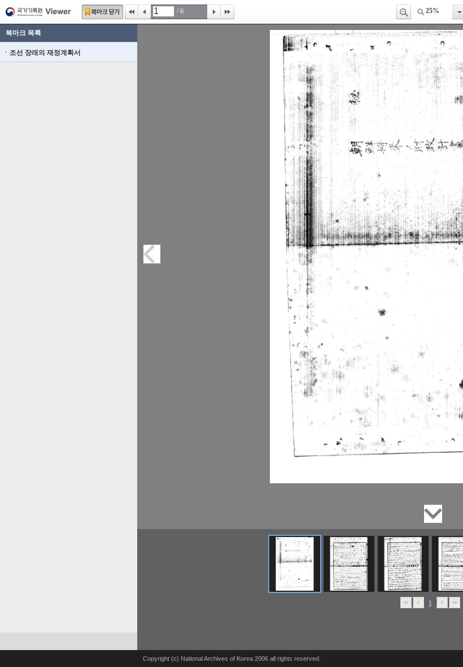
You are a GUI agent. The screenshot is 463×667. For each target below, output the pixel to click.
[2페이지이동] (349, 564)
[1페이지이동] (294, 564)
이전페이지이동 (151, 254)
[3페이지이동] (403, 564)
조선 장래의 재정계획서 (45, 53)
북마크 (102, 12)
